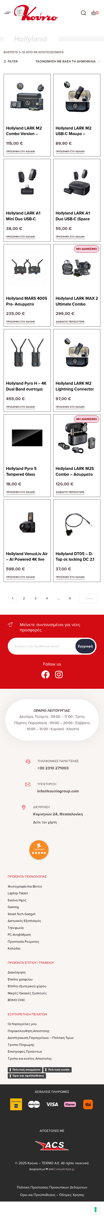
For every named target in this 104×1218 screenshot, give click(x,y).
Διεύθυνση (41, 807)
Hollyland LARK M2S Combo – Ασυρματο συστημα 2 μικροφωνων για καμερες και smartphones (75, 471)
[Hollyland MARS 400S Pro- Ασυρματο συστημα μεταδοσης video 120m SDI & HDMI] (27, 267)
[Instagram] (59, 674)
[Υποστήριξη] (27, 784)
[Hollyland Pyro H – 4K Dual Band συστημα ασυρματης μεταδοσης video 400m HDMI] (27, 352)
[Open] (7, 13)
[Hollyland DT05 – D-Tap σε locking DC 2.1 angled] (77, 523)
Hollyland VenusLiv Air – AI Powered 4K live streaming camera (27, 557)
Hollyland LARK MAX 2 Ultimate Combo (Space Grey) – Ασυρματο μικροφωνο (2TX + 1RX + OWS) (77, 301)
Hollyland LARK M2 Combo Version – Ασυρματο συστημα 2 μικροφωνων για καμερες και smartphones (26, 131)
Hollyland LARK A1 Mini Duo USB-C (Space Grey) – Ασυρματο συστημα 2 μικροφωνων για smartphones (26, 216)
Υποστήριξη (46, 784)
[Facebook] (45, 674)
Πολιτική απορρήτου (26, 1069)
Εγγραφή (85, 646)
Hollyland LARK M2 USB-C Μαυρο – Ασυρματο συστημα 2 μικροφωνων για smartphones (76, 131)
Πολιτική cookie (59, 1069)
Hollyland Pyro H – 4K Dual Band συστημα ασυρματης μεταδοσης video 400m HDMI (27, 386)
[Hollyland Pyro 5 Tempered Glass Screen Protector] (27, 438)
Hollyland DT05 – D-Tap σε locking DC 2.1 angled (75, 557)
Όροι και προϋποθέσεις (28, 1075)
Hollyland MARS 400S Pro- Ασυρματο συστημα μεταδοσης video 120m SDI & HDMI (26, 301)
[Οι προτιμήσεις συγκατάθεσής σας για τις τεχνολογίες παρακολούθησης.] (95, 1209)
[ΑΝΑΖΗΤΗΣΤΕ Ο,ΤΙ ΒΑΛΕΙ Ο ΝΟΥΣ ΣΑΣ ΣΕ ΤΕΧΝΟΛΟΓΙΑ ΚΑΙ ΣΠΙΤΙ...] (83, 12)
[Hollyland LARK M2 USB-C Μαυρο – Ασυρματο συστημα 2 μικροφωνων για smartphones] (77, 97)
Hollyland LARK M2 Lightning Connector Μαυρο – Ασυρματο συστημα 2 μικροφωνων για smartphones (75, 386)
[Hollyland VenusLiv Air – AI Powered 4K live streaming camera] (27, 523)
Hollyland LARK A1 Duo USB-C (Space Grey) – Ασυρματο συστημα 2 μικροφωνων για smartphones (73, 216)
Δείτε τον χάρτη (45, 822)
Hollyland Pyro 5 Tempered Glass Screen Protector (21, 471)
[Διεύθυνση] (23, 807)
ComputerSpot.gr (64, 1169)
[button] (20, 152)
